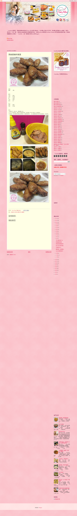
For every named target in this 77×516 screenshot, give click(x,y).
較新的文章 (10, 252)
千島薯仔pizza (58, 247)
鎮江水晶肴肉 (61, 424)
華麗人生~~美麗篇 (57, 148)
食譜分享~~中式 (57, 109)
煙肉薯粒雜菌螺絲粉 (59, 243)
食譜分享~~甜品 (57, 127)
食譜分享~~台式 (57, 112)
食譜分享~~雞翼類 (20, 212)
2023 (56, 272)
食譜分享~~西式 (14, 212)
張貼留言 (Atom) (13, 254)
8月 (57, 236)
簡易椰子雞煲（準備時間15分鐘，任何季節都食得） (64, 442)
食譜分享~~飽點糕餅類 (58, 134)
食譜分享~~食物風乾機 (58, 121)
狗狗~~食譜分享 (57, 103)
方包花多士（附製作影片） (64, 458)
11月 (57, 255)
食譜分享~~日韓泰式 (57, 111)
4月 (57, 229)
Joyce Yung (10, 38)
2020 (56, 266)
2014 (56, 220)
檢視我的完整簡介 (10, 40)
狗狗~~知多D (56, 101)
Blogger (40, 507)
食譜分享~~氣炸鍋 (57, 122)
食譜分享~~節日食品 (57, 132)
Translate (61, 175)
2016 (56, 259)
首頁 (29, 252)
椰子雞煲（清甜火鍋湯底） (64, 464)
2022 (56, 270)
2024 (56, 274)
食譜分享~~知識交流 (57, 117)
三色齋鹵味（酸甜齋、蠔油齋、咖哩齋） (64, 451)
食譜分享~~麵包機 (57, 142)
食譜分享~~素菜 (57, 124)
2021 (56, 268)
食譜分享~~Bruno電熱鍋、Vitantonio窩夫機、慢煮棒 (61, 145)
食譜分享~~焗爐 (57, 126)
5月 (57, 231)
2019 (56, 264)
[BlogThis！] (25, 210)
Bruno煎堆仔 (61, 472)
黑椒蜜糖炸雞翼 (59, 242)
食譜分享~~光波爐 (57, 114)
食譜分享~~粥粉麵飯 (57, 131)
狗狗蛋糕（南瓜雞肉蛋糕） (64, 417)
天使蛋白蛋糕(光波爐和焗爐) (64, 488)
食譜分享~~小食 (57, 108)
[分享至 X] (26, 210)
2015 (56, 222)
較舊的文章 (48, 252)
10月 (57, 253)
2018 (56, 263)
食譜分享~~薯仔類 (57, 139)
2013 (56, 218)
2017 (56, 261)
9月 (57, 238)
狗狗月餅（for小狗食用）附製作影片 (64, 480)
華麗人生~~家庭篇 (57, 150)
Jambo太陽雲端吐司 (59, 251)
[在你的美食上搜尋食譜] (57, 499)
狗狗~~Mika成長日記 (57, 106)
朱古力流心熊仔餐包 (59, 245)
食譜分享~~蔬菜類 (57, 137)
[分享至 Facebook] (27, 210)
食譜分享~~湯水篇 (57, 129)
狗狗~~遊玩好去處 (57, 104)
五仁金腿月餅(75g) (59, 240)
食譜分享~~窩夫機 (57, 136)
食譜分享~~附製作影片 (58, 119)
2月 (57, 225)
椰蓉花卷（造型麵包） (60, 249)
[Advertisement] (29, 45)
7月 (57, 234)
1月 (57, 223)
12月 (57, 257)
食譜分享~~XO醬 (57, 146)
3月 (57, 227)
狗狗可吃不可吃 (62, 431)
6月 (57, 233)
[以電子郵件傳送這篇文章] (23, 210)
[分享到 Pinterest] (28, 210)
